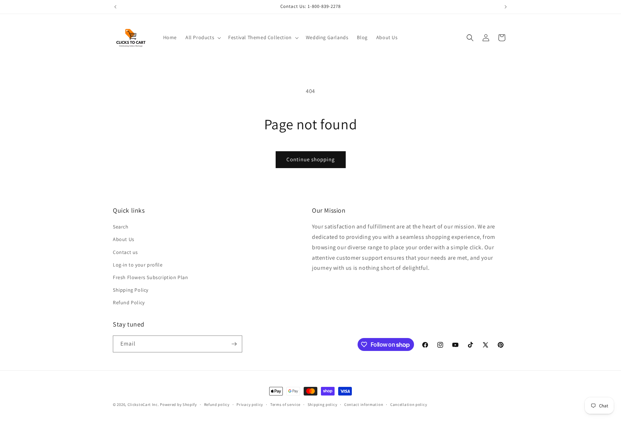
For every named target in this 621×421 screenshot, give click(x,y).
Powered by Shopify (178, 404)
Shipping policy (322, 404)
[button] (202, 37)
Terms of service (285, 404)
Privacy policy (249, 404)
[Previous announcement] (115, 7)
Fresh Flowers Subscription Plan (150, 277)
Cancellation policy (408, 404)
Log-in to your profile (137, 265)
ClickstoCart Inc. (143, 404)
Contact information (363, 404)
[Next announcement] (506, 7)
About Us (123, 239)
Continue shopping (310, 159)
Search (121, 226)
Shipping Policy (130, 290)
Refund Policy (129, 302)
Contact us (125, 252)
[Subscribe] (234, 344)
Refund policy (217, 404)
